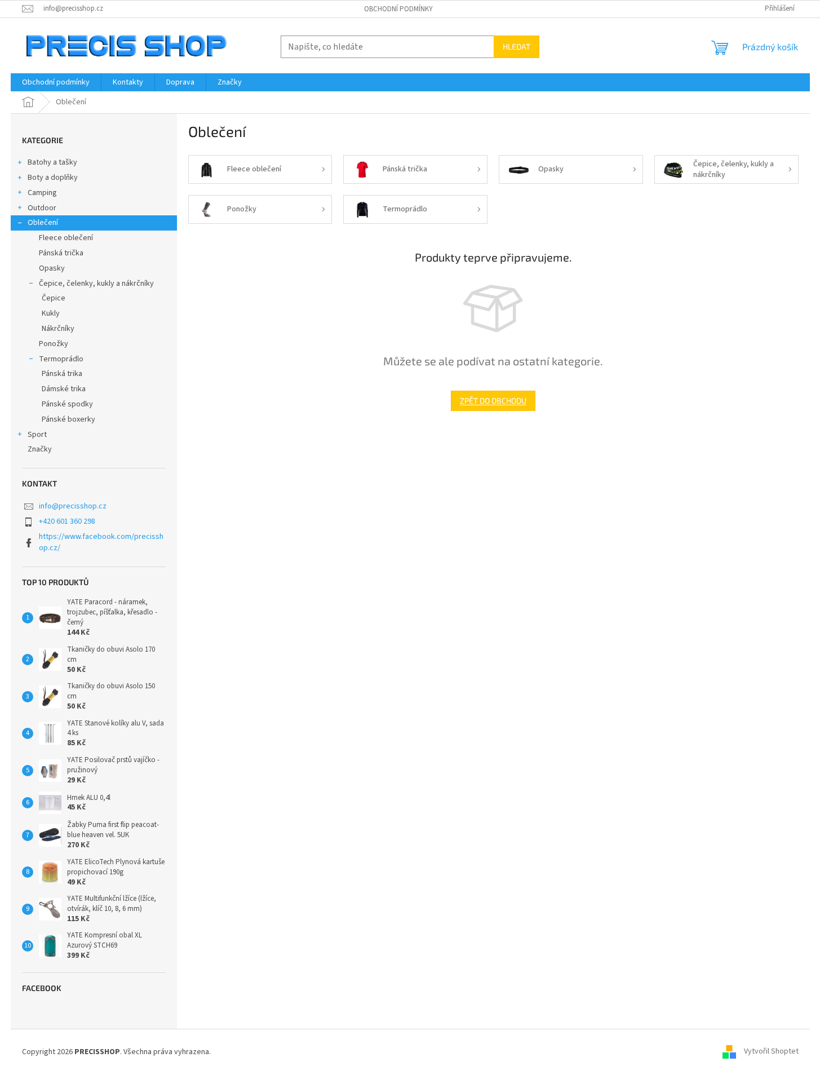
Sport (37, 434)
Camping (42, 192)
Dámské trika (64, 389)
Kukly (51, 313)
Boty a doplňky (53, 177)
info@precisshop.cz (73, 506)
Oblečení (43, 222)
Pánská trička (61, 253)
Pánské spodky (67, 404)
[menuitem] (56, 82)
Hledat (516, 46)
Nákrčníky (58, 328)
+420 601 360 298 (67, 521)
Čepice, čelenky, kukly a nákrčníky (96, 283)
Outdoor (42, 208)
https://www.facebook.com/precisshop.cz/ (101, 542)
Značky (40, 449)
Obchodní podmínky (398, 9)
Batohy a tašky (52, 162)
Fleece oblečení (66, 238)
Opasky (52, 268)
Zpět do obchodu (493, 400)
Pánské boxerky (68, 419)
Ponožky (53, 344)
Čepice (53, 298)
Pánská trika (62, 373)
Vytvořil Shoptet (771, 1052)
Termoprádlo (61, 359)
